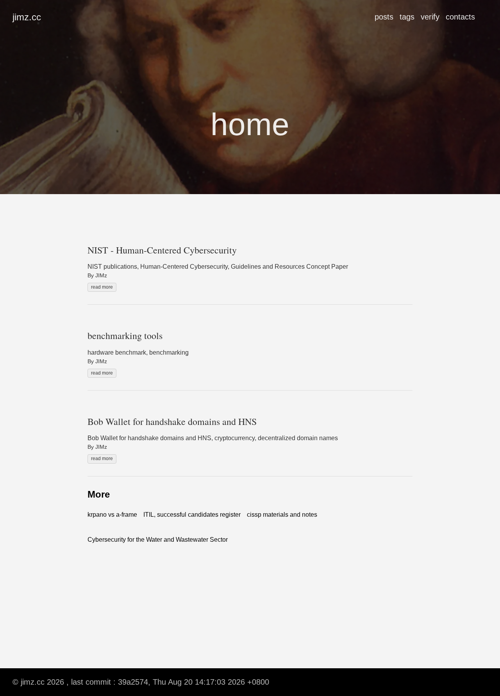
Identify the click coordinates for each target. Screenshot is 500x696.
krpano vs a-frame (112, 514)
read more (102, 287)
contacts (460, 16)
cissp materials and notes (282, 514)
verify (430, 16)
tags (407, 16)
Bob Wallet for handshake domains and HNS (172, 421)
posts (384, 16)
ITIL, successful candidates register (192, 514)
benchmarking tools (125, 335)
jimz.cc (26, 17)
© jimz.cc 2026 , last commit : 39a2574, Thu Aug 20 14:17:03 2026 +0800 (140, 682)
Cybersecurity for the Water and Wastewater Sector (158, 539)
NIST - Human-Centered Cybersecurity (162, 250)
